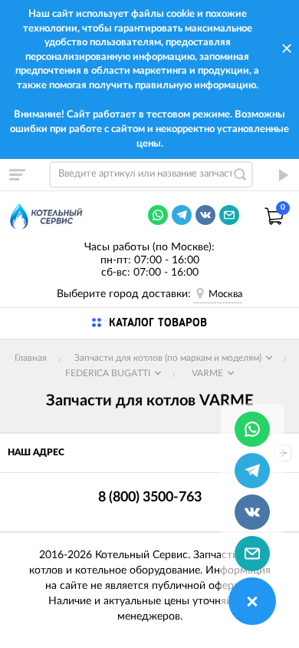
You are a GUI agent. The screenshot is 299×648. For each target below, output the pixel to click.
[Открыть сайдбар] (17, 174)
